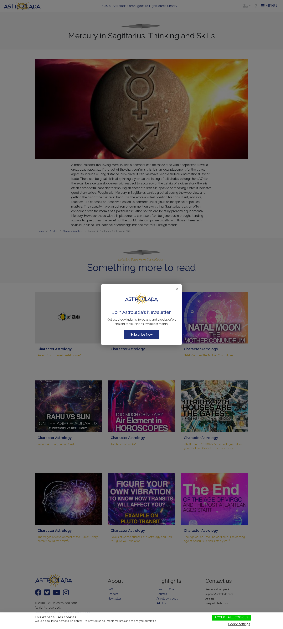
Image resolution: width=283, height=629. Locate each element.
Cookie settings (239, 624)
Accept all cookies (231, 617)
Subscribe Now (141, 334)
